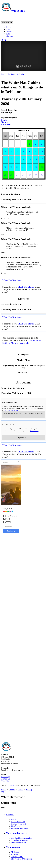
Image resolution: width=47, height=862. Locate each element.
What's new (15, 826)
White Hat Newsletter (12, 280)
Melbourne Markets (19, 842)
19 (11, 167)
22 (30, 167)
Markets (4, 122)
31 (42, 175)
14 (23, 159)
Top (2, 792)
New (8, 34)
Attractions (6, 124)
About (8, 29)
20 (17, 167)
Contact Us (5, 779)
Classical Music (17, 857)
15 (30, 159)
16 (36, 159)
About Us (5, 781)
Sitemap (29, 789)
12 (11, 159)
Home (8, 27)
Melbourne (15, 852)
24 (42, 167)
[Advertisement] (23, 638)
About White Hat (18, 822)
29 (30, 175)
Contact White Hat (18, 824)
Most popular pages (16, 833)
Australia (14, 854)
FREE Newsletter (26, 287)
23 (36, 167)
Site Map (9, 36)
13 (17, 159)
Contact (9, 31)
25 (5, 175)
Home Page (5, 777)
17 (42, 159)
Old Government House (12, 410)
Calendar (20, 74)
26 (11, 175)
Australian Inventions (19, 840)
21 (23, 167)
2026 (12, 785)
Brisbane (11, 74)
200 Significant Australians (21, 838)
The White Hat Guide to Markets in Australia (22, 341)
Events (4, 120)
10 (42, 151)
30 (36, 175)
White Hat (18, 10)
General (10, 814)
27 (17, 175)
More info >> (34, 431)
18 (5, 167)
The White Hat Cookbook (21, 859)
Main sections (13, 847)
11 (5, 159)
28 (23, 175)
